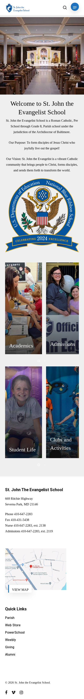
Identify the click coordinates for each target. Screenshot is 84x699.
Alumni (10, 654)
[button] (75, 8)
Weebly (10, 639)
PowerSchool (15, 632)
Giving (9, 647)
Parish (9, 617)
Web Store (13, 625)
